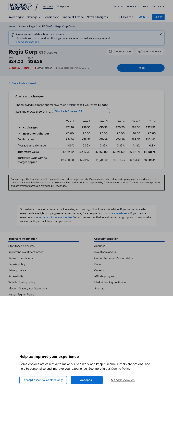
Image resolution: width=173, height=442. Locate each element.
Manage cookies (123, 380)
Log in (158, 17)
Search (128, 17)
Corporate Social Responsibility (113, 258)
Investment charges (36, 133)
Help (145, 6)
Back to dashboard (24, 83)
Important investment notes (25, 252)
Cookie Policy (120, 368)
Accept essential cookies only (43, 380)
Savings (32, 17)
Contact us (158, 6)
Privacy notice (17, 270)
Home (11, 26)
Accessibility (16, 276)
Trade (141, 67)
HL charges (30, 127)
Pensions (50, 17)
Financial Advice (73, 17)
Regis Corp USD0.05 (40, 26)
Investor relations (105, 252)
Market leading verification (110, 282)
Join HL (144, 17)
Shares (22, 26)
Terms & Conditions (20, 258)
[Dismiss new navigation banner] (160, 34)
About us (99, 246)
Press (97, 264)
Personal (48, 6)
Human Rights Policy (21, 294)
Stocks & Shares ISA (68, 111)
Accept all (86, 380)
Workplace (62, 6)
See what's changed (27, 41)
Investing (14, 17)
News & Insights (97, 17)
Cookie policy (16, 264)
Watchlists (133, 6)
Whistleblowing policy (21, 282)
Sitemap (99, 288)
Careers (99, 270)
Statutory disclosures (21, 246)
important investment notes (55, 217)
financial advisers (118, 213)
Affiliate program (104, 276)
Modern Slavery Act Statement (27, 288)
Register (118, 6)
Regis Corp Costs (65, 26)
